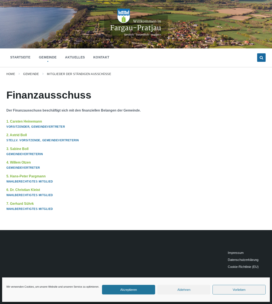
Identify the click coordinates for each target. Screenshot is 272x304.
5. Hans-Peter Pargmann (26, 176)
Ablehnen (183, 289)
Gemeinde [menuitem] (48, 57)
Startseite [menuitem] (20, 57)
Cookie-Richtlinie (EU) (243, 267)
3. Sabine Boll (17, 149)
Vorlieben (239, 289)
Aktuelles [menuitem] (75, 57)
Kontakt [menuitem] (101, 57)
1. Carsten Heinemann (24, 121)
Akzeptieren (128, 289)
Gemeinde (31, 74)
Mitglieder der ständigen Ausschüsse (79, 74)
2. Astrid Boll (16, 135)
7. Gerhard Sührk (20, 203)
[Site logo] (136, 38)
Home (10, 74)
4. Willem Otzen (18, 162)
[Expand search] (261, 57)
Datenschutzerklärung (243, 260)
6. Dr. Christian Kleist (23, 190)
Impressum (236, 253)
